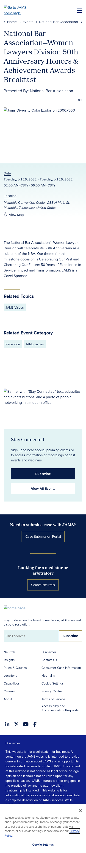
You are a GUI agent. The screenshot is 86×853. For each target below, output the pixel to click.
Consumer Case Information (61, 668)
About (8, 699)
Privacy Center (52, 691)
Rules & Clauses (15, 668)
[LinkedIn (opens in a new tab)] (7, 724)
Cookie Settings (53, 683)
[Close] (80, 811)
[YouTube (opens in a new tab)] (25, 724)
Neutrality (48, 675)
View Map (16, 214)
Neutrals (10, 652)
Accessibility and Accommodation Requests (60, 708)
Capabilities (12, 683)
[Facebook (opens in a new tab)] (34, 724)
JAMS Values (15, 307)
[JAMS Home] (22, 10)
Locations (10, 675)
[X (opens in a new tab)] (16, 724)
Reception (13, 344)
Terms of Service (53, 699)
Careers (9, 691)
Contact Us (49, 660)
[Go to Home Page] (17, 607)
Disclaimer (49, 652)
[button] (80, 101)
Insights (9, 660)
